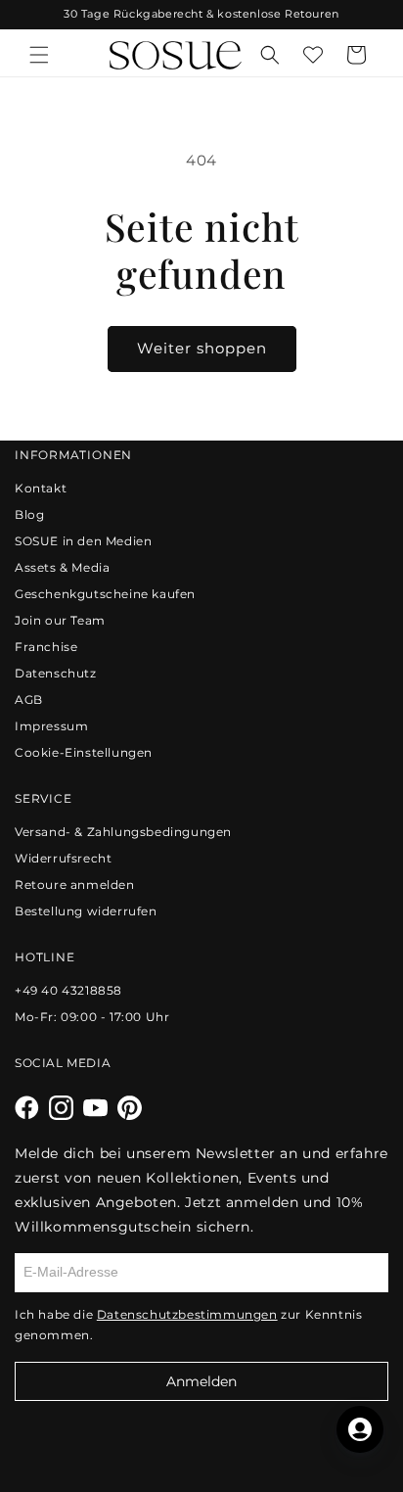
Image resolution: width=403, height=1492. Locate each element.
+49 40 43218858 (68, 990)
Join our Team (60, 620)
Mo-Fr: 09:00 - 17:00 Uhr (92, 1016)
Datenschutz (56, 673)
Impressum (51, 726)
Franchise (46, 646)
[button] (39, 54)
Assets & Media (62, 567)
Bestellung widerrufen (86, 911)
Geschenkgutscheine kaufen (105, 593)
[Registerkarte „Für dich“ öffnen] (359, 1429)
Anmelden (201, 1381)
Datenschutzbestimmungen (187, 1314)
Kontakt (41, 488)
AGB (29, 699)
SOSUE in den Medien (83, 541)
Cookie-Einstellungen (84, 752)
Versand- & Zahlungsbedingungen (123, 831)
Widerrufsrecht (63, 858)
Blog (29, 514)
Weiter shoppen (202, 348)
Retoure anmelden (75, 884)
